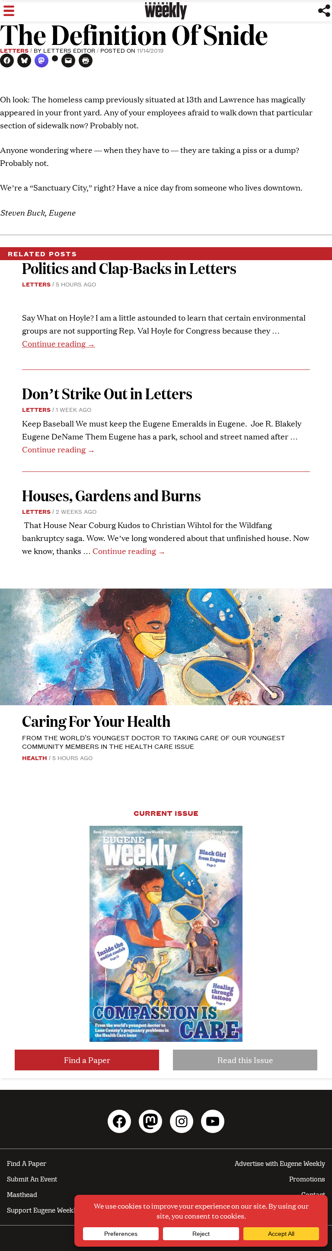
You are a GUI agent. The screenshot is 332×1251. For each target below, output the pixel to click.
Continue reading (58, 343)
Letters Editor (69, 50)
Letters (14, 50)
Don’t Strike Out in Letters (107, 393)
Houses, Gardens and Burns (113, 495)
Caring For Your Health (96, 721)
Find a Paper (87, 1059)
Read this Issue (245, 1059)
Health (34, 757)
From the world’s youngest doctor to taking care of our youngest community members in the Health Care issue (153, 742)
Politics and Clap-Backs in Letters (129, 268)
